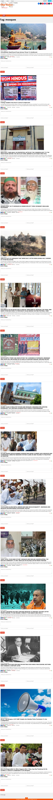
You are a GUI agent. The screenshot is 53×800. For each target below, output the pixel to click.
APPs (50, 1)
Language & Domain (45, 1)
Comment (18, 56)
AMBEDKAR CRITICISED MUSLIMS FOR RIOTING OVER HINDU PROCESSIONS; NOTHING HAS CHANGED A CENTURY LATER (26, 665)
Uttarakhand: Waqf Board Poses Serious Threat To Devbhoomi (19, 52)
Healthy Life (3, 3)
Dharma (16, 3)
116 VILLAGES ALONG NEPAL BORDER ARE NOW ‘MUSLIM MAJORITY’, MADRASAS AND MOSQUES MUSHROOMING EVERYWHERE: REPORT (25, 507)
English (2, 1)
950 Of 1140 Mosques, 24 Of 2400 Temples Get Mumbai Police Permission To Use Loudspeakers (24, 719)
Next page (3, 794)
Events (6, 4)
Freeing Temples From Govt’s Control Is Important (15, 102)
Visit (50, 56)
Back (4, 15)
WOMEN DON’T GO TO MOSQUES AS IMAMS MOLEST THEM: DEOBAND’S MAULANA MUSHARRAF (25, 206)
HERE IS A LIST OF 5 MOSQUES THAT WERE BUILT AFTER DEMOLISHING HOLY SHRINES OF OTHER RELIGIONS (26, 259)
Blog (2, 4)
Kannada (12, 4)
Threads (10, 3)
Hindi (8, 1)
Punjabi (2, 6)
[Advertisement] (26, 10)
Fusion (12, 1)
